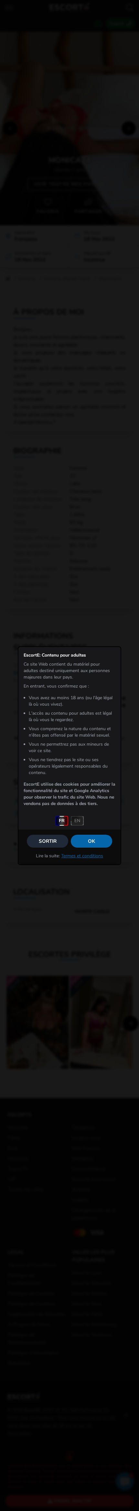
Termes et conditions (82, 856)
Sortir (48, 841)
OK (91, 841)
